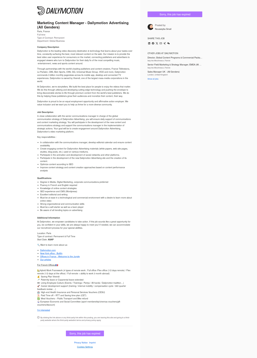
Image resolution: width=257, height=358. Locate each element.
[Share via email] (161, 43)
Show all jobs (153, 78)
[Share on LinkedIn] (149, 43)
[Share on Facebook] (153, 43)
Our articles (45, 259)
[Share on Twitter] (157, 43)
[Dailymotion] (60, 10)
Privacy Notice (81, 342)
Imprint (92, 342)
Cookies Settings (85, 346)
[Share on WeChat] (168, 43)
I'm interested (43, 310)
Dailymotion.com (48, 250)
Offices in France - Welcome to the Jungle (60, 256)
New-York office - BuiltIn (51, 253)
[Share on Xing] (164, 43)
